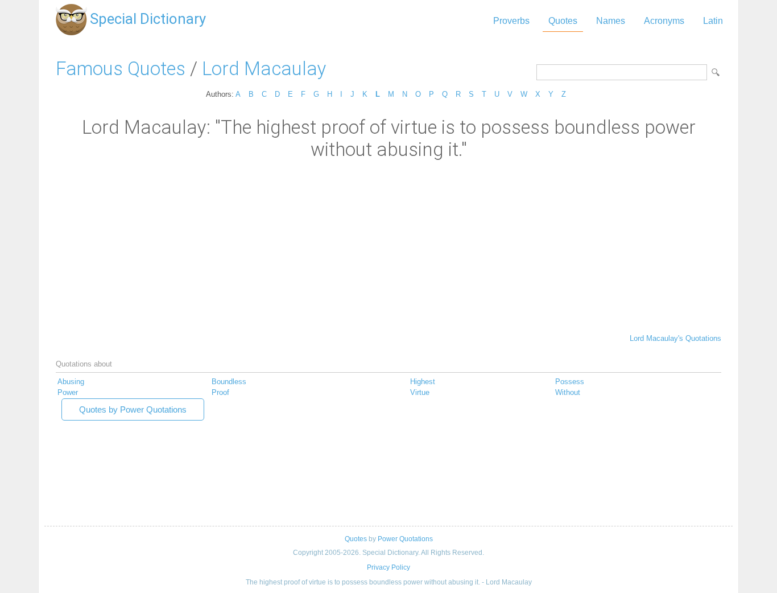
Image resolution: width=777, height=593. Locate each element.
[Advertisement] (388, 246)
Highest (422, 381)
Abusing (70, 381)
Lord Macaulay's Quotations (675, 338)
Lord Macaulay (264, 68)
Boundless (229, 381)
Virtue (419, 392)
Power (67, 392)
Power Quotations (405, 539)
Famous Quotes (120, 68)
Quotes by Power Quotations (133, 409)
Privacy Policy (388, 567)
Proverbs (511, 21)
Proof (220, 392)
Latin (713, 21)
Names (610, 21)
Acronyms (664, 21)
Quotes (562, 21)
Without (567, 392)
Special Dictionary (148, 18)
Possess (569, 381)
